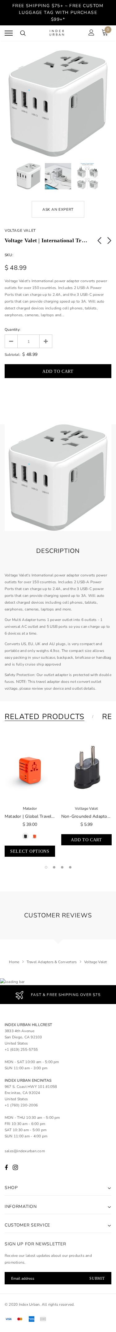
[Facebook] (6, 1167)
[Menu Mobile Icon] (9, 33)
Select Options (29, 851)
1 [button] (46, 867)
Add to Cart (86, 840)
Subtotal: (12, 354)
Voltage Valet (20, 230)
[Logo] (57, 33)
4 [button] (70, 867)
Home (14, 961)
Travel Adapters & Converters (52, 961)
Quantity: (12, 329)
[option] (58, 103)
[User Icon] (91, 33)
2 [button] (54, 867)
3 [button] (62, 867)
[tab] (48, 716)
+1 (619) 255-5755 (21, 1049)
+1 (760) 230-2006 (21, 1105)
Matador (30, 808)
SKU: (9, 254)
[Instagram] (15, 1167)
